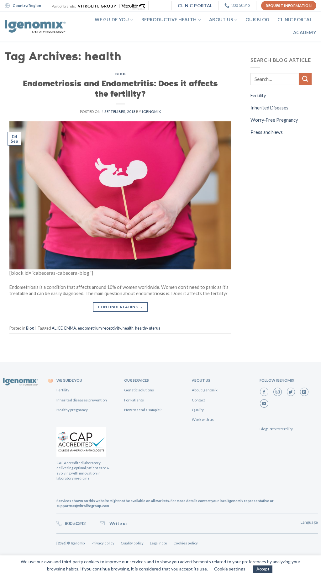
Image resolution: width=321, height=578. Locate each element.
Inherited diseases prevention (81, 400)
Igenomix (151, 111)
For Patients (134, 400)
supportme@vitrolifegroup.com (82, 506)
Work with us (203, 419)
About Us (221, 19)
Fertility (258, 95)
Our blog (257, 19)
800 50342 (74, 523)
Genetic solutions (139, 390)
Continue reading (120, 307)
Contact (198, 400)
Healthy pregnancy (72, 410)
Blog (120, 74)
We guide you (112, 19)
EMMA (70, 328)
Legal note (158, 543)
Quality (198, 410)
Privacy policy (103, 543)
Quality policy (132, 543)
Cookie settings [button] (229, 568)
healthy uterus (147, 328)
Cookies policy (185, 543)
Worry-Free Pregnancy (274, 120)
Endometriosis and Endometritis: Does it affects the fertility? (120, 88)
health (128, 328)
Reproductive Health (169, 19)
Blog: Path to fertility (276, 429)
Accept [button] (262, 568)
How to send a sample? (142, 410)
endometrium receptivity (99, 328)
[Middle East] (35, 26)
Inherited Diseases (269, 107)
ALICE (57, 328)
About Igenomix (205, 390)
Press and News (266, 132)
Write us (118, 523)
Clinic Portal (294, 19)
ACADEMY (304, 32)
